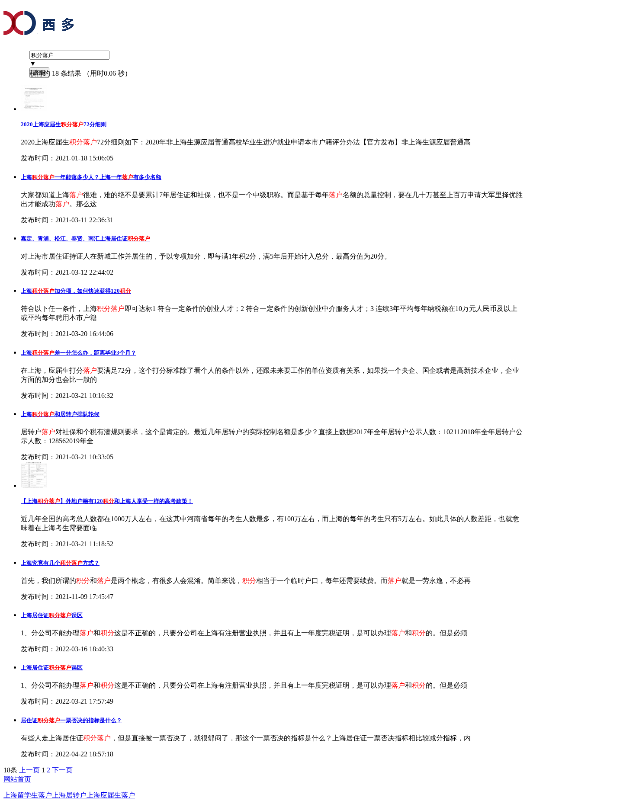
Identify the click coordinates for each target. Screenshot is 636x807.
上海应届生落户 (111, 795)
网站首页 (17, 779)
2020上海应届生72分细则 (63, 124)
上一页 (29, 770)
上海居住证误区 (52, 615)
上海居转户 (69, 795)
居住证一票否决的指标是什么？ (71, 720)
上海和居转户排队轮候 (60, 414)
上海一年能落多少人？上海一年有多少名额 (91, 177)
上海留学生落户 (27, 795)
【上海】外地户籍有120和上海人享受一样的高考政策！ (107, 501)
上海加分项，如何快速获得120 (76, 291)
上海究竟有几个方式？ (60, 563)
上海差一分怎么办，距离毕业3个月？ (78, 352)
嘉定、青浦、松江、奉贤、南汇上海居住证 (85, 238)
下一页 (62, 770)
